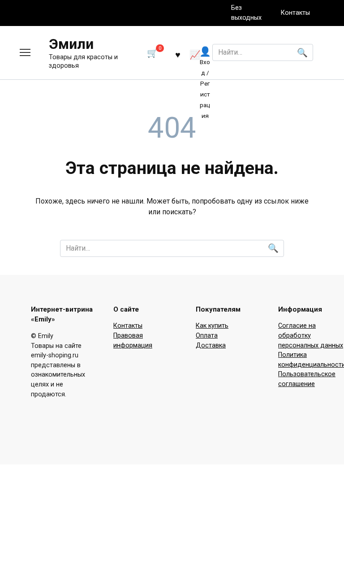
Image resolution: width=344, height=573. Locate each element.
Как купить (212, 326)
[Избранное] (178, 54)
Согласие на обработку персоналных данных (310, 335)
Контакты (295, 13)
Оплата (207, 335)
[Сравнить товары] (195, 54)
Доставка (211, 345)
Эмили (71, 43)
